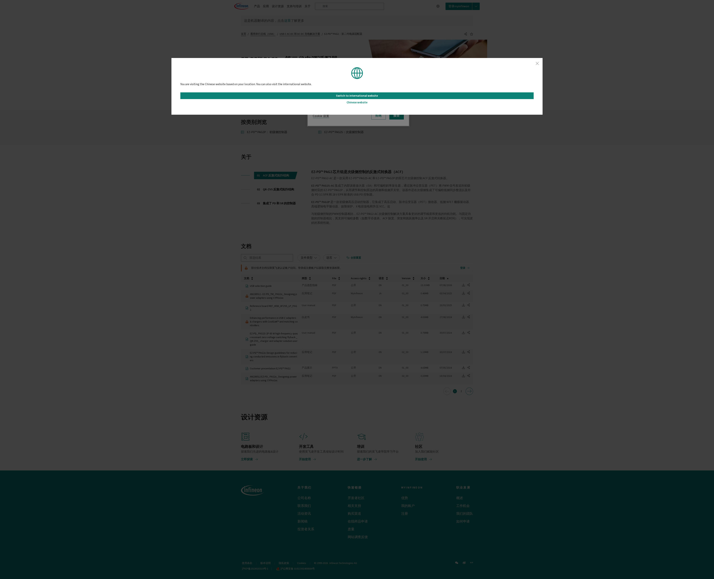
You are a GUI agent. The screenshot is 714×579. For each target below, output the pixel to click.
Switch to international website (357, 96)
